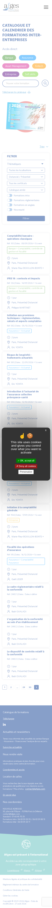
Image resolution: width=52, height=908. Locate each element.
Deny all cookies (27, 466)
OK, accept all (26, 460)
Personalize (26, 472)
